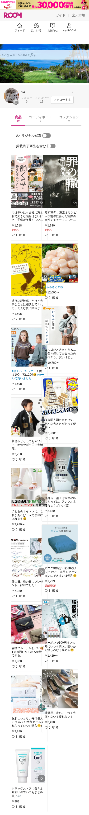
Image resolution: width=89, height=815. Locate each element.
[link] (28, 181)
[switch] (46, 135)
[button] (11, 95)
